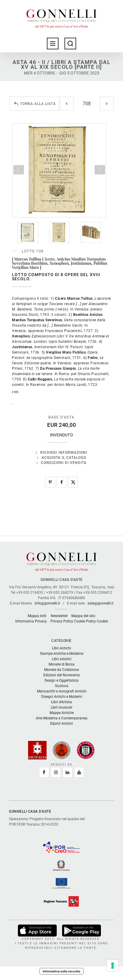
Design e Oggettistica (61, 680)
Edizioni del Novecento (61, 675)
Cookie (102, 621)
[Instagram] (56, 772)
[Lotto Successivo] (107, 104)
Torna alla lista (38, 104)
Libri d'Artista (61, 702)
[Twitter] (73, 482)
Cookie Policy (85, 621)
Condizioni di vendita (64, 463)
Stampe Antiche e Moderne (61, 653)
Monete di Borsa (62, 664)
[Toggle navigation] (53, 43)
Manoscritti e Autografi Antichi (61, 691)
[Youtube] (79, 772)
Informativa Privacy (31, 621)
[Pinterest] (50, 482)
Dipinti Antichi (61, 723)
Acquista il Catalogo (63, 458)
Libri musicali (61, 707)
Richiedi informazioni (63, 452)
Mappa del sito (83, 616)
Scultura (61, 686)
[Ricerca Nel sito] (70, 43)
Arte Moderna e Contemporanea (61, 718)
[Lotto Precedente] (67, 104)
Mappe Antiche (62, 713)
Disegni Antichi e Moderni (61, 697)
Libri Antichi (61, 648)
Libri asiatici (61, 659)
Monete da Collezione (61, 670)
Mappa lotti (37, 616)
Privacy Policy (61, 621)
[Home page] (61, 17)
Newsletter (59, 616)
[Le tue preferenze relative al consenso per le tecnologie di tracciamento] (112, 965)
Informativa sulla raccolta (61, 971)
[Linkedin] (67, 772)
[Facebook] (61, 482)
